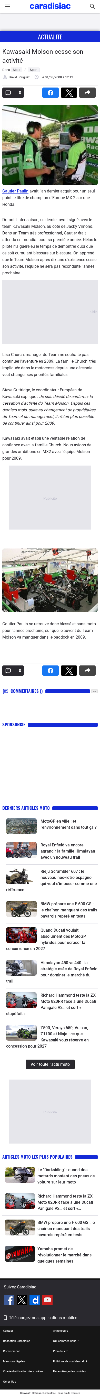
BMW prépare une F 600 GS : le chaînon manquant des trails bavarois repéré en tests (69, 910)
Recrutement (11, 1351)
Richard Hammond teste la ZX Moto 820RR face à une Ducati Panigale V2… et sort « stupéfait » (65, 1203)
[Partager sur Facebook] (51, 91)
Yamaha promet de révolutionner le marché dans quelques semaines (64, 1255)
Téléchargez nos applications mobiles (43, 1317)
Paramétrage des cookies (69, 1371)
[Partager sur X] (70, 91)
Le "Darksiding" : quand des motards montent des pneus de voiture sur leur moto (66, 1175)
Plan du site (60, 1351)
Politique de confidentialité (70, 1361)
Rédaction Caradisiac (16, 1341)
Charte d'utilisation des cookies (23, 1371)
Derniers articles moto (26, 808)
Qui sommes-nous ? (65, 1341)
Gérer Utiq (9, 1381)
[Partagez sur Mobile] (88, 91)
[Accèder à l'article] (21, 826)
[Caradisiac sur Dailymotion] (35, 1301)
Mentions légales (14, 1361)
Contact (8, 1330)
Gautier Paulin (15, 191)
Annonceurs (60, 1330)
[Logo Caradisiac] (50, 10)
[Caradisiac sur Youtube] (47, 1301)
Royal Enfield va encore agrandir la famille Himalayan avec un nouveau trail (68, 851)
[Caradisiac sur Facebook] (9, 1301)
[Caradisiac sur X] (22, 1301)
